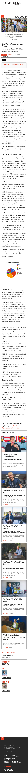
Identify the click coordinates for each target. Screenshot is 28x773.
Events (13, 759)
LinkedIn (23, 16)
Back (4, 54)
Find (26, 16)
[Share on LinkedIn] (8, 664)
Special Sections (15, 761)
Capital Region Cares (16, 762)
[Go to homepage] (12, 4)
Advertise (6, 761)
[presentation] (2, 16)
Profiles (13, 758)
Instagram (21, 16)
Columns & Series (16, 756)
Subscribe (6, 756)
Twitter (16, 16)
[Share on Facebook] (3, 664)
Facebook (18, 16)
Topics (13, 755)
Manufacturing (6, 657)
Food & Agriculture (7, 655)
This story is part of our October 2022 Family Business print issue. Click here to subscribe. (13, 65)
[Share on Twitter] (5, 664)
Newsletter (7, 759)
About (5, 755)
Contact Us (6, 762)
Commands (1, 772)
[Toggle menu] (5, 16)
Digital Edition (7, 758)
